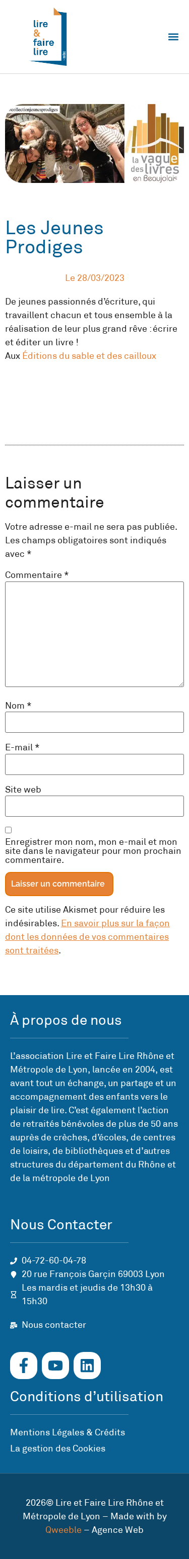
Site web (23, 789)
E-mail (22, 747)
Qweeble (63, 1529)
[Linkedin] (87, 1365)
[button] (173, 36)
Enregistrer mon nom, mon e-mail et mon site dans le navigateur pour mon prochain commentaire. (93, 850)
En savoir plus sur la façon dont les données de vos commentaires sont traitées (87, 937)
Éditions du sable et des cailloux (89, 355)
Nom (18, 705)
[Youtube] (55, 1365)
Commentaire (37, 574)
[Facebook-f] (23, 1365)
